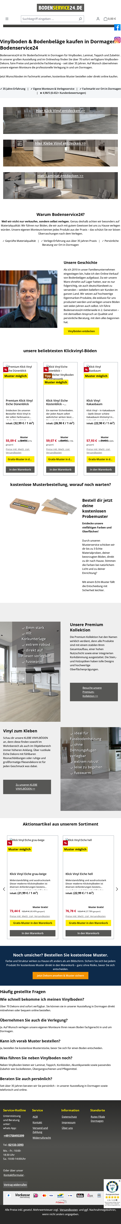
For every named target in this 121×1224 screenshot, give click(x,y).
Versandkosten (69, 1210)
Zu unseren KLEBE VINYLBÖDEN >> (26, 787)
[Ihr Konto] (98, 18)
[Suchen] (80, 18)
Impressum (68, 1122)
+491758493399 (14, 1135)
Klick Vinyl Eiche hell (79, 874)
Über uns (67, 1128)
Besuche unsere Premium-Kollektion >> (92, 692)
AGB (35, 1116)
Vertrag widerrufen (15, 1184)
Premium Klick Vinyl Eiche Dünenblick (19, 402)
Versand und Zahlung (40, 1130)
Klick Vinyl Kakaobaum (94, 402)
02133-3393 (15, 1145)
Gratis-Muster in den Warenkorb (21, 459)
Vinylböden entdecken (81, 331)
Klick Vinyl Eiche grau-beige (28, 874)
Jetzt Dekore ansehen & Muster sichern (60, 975)
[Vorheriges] (4, 889)
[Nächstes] (117, 889)
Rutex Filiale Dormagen (98, 1119)
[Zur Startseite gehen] (60, 8)
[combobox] (49, 18)
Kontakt (37, 1122)
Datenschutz (69, 1116)
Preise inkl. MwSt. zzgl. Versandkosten (18, 451)
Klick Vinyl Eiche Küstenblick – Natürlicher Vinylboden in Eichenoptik (57, 402)
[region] (60, 889)
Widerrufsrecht (42, 1138)
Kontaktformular (14, 1175)
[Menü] (7, 18)
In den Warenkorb (20, 469)
